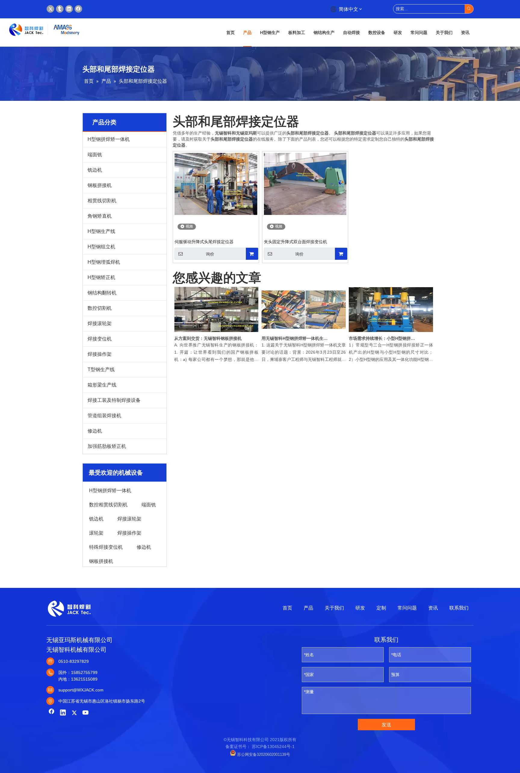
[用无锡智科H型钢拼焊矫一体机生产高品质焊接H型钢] (304, 332)
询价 (210, 254)
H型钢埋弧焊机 (104, 262)
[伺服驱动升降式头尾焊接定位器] (216, 183)
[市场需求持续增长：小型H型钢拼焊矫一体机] (391, 332)
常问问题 (407, 607)
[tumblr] (59, 9)
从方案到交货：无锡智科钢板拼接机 (208, 338)
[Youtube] (86, 713)
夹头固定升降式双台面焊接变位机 (295, 241)
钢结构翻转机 (102, 292)
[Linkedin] (69, 9)
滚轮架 (96, 532)
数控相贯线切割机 (108, 504)
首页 (287, 607)
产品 (308, 607)
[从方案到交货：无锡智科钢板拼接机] (216, 332)
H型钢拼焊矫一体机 (109, 139)
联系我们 (459, 607)
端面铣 (95, 154)
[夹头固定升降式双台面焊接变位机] (305, 183)
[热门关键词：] (469, 9)
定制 (381, 607)
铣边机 (95, 169)
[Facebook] (78, 9)
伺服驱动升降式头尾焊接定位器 (204, 241)
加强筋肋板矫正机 (107, 446)
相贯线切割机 (102, 200)
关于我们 (334, 607)
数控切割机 (100, 308)
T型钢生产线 (101, 369)
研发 (360, 607)
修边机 (95, 430)
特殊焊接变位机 (106, 547)
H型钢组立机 (101, 246)
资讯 (433, 607)
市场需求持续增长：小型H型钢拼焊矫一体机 (383, 338)
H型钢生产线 (101, 231)
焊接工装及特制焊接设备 (114, 400)
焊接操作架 (100, 354)
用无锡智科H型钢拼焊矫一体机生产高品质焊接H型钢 (296, 338)
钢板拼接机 (100, 185)
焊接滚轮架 (100, 323)
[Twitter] (50, 9)
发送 (386, 724)
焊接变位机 (100, 338)
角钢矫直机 (100, 216)
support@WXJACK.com (81, 690)
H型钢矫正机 (101, 277)
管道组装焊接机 (104, 415)
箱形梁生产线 (102, 384)
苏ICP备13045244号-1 (273, 746)
